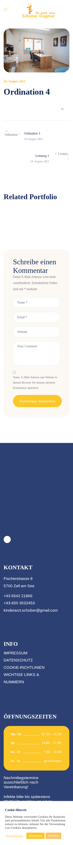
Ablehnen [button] (53, 835)
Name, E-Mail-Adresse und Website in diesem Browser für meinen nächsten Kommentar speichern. (35, 383)
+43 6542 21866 (18, 596)
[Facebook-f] (7, 539)
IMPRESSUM (15, 653)
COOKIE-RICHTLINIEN (24, 667)
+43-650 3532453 (19, 603)
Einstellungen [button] (14, 835)
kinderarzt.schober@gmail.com (31, 610)
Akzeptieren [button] (35, 835)
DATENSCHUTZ (18, 660)
